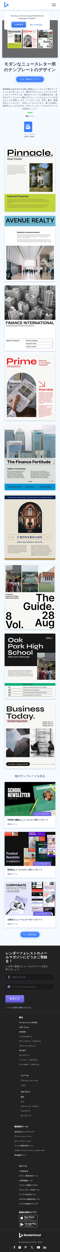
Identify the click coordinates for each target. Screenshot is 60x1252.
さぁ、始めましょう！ (30, 79)
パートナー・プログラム (28, 1060)
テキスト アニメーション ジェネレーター (30, 1150)
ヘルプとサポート (26, 1036)
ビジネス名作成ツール (27, 1194)
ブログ (23, 1085)
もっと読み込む (30, 934)
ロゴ (22, 1102)
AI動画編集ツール (26, 1180)
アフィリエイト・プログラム (30, 1041)
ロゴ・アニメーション (23, 1141)
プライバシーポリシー (27, 1046)
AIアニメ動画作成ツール (28, 1176)
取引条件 (22, 1050)
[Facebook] (14, 1247)
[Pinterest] (25, 1247)
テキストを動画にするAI (28, 1185)
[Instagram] (19, 1247)
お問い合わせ (24, 1027)
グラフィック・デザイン (30, 1106)
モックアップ (26, 1116)
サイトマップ (24, 1055)
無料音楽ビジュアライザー (25, 1132)
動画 (22, 1097)
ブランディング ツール (29, 1081)
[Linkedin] (44, 1247)
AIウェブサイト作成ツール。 (30, 1190)
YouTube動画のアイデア (28, 1204)
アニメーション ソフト (23, 1136)
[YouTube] (38, 1247)
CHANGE (18, 24)
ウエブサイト (26, 1111)
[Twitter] (31, 1247)
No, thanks (36, 24)
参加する (15, 998)
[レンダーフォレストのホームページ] (6, 5)
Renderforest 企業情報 (28, 1022)
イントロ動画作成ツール (24, 1146)
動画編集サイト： (21, 1155)
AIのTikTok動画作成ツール (29, 1199)
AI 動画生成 (23, 1171)
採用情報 (22, 1032)
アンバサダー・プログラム (29, 1064)
